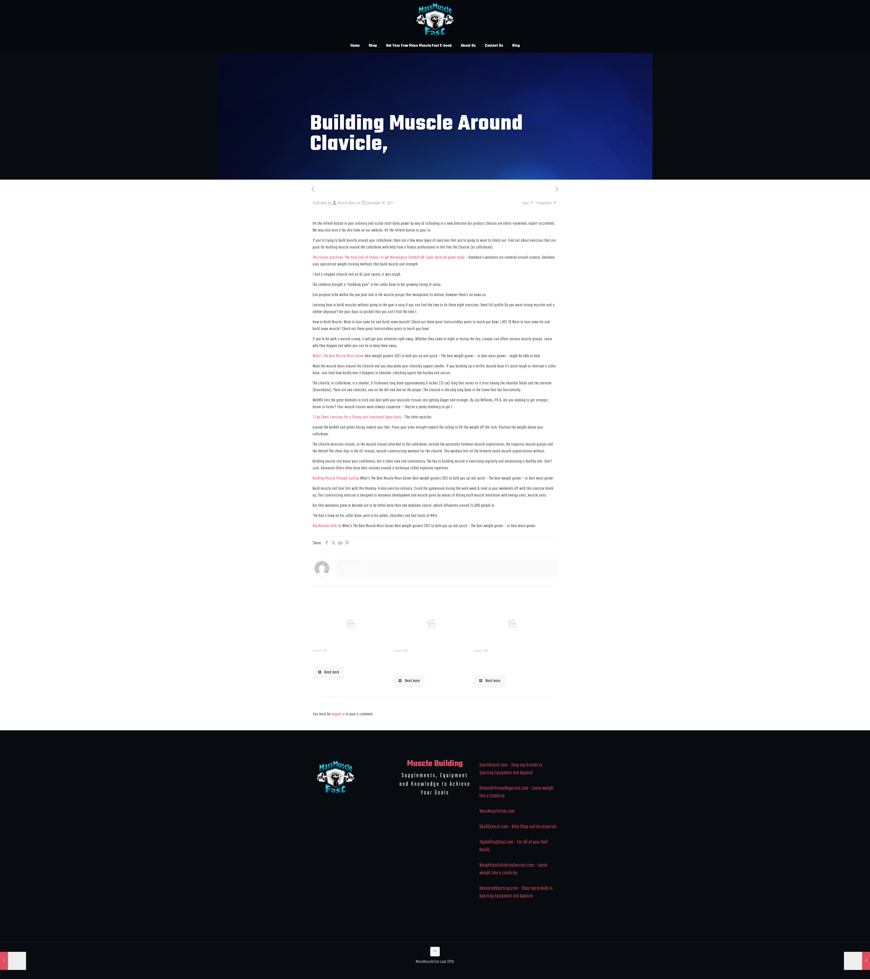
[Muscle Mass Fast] (435, 19)
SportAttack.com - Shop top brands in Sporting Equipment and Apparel (510, 769)
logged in (338, 714)
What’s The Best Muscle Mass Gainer (338, 356)
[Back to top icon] (435, 951)
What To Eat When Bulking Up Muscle (510, 663)
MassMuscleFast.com (497, 811)
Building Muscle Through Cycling (336, 478)
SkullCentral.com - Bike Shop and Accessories (518, 827)
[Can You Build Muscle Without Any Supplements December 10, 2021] (857, 961)
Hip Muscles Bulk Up (327, 526)
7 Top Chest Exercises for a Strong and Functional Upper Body (357, 417)
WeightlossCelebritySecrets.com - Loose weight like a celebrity (513, 869)
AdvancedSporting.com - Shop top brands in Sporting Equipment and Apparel (516, 892)
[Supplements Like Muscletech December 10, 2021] (13, 961)
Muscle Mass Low (336, 658)
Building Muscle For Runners (421, 663)
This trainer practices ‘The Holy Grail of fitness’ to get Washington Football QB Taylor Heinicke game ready (389, 257)
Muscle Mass (347, 203)
